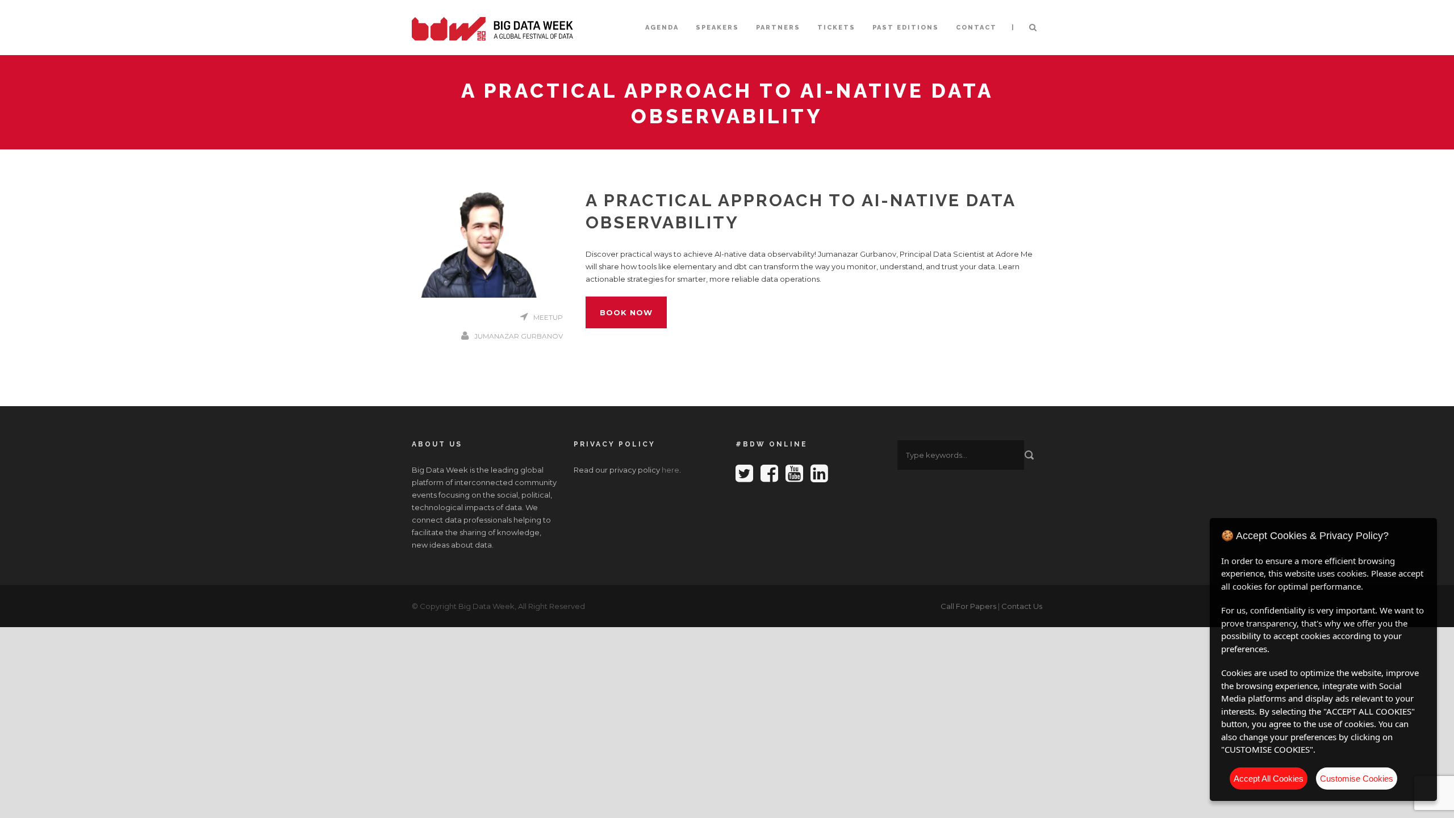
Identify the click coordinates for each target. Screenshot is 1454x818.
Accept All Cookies (1268, 778)
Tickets (836, 27)
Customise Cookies (1356, 778)
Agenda (662, 27)
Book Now (626, 312)
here (670, 469)
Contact (976, 27)
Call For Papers (968, 606)
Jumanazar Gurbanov (518, 336)
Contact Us (1021, 606)
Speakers (717, 27)
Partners (778, 27)
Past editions (905, 27)
